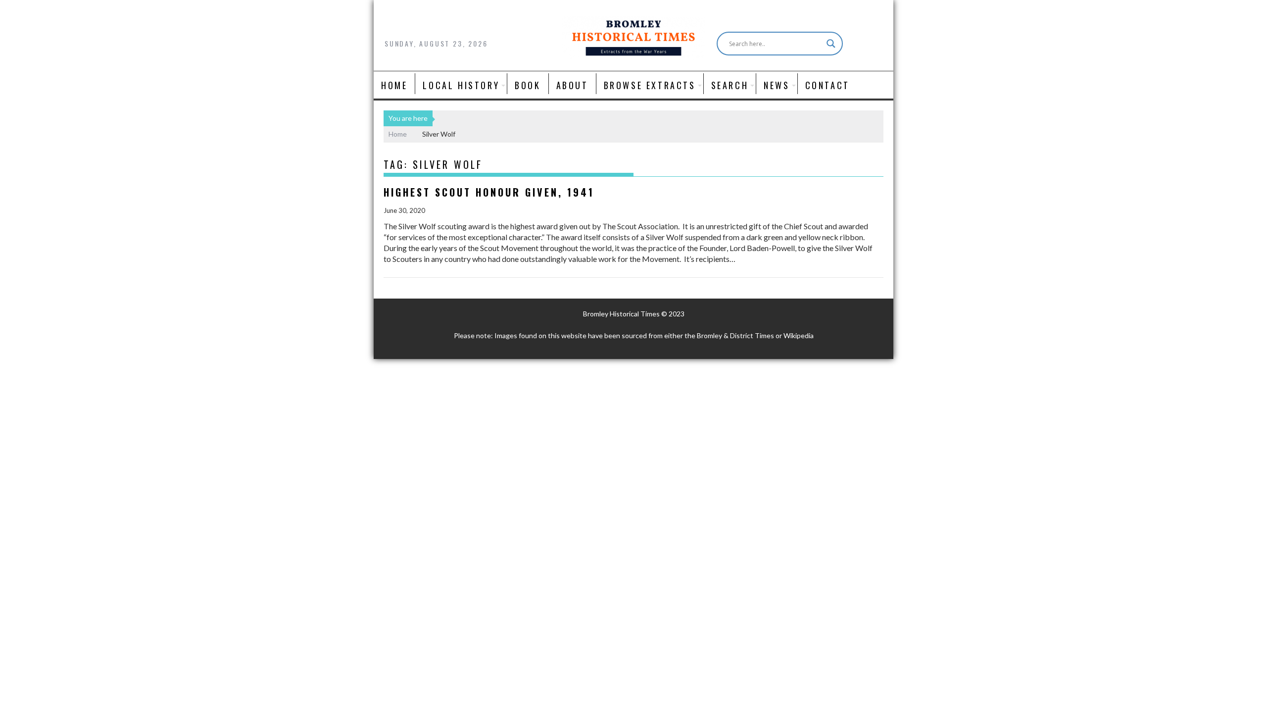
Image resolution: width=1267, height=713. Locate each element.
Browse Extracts (650, 85)
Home (394, 85)
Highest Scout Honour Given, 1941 (489, 192)
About (572, 85)
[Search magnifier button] (831, 44)
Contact (827, 85)
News (776, 85)
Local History (461, 85)
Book (527, 85)
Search (730, 85)
